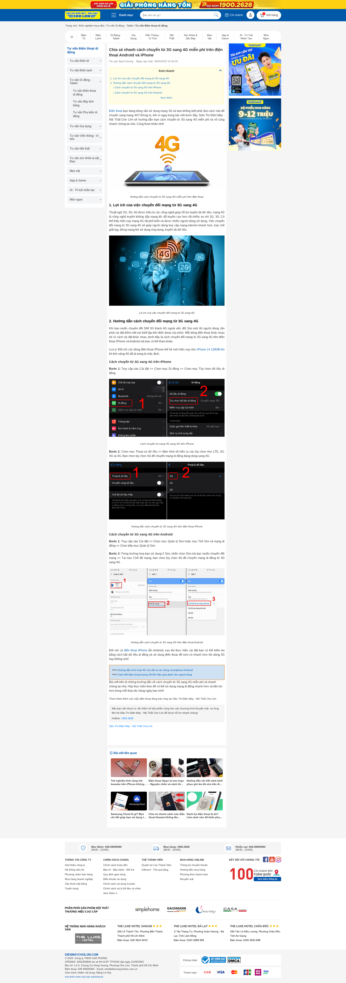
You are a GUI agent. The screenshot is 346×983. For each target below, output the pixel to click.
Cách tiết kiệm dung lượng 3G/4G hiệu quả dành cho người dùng (155, 674)
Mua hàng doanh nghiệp (79, 879)
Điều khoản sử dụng (114, 879)
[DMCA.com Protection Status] (234, 962)
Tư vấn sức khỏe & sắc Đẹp (84, 160)
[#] (213, 963)
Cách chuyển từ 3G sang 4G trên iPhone (138, 87)
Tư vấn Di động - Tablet (120, 25)
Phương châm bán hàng (79, 874)
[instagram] (278, 860)
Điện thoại (115, 110)
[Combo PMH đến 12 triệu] (255, 124)
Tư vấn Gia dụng (80, 126)
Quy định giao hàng (114, 874)
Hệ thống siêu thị (74, 869)
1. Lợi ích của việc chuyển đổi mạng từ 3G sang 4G (140, 78)
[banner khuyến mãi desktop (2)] (173, 4)
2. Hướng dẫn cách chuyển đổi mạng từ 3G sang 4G (140, 82)
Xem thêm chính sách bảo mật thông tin (84, 977)
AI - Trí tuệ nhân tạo (82, 190)
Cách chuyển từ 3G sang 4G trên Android (138, 92)
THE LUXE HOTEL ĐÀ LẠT (191, 926)
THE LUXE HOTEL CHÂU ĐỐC (250, 926)
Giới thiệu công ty (75, 865)
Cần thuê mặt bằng (76, 883)
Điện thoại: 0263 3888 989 (189, 940)
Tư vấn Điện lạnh (81, 70)
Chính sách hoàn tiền (115, 865)
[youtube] (272, 860)
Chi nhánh (236, 15)
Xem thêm (166, 97)
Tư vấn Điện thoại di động (84, 92)
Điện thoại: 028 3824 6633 (132, 940)
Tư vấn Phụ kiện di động (85, 114)
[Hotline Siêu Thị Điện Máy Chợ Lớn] (167, 721)
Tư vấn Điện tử (79, 60)
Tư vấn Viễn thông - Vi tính (84, 137)
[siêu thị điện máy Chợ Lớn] (82, 15)
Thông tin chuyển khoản (194, 865)
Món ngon (76, 199)
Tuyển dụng (71, 888)
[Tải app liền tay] (255, 69)
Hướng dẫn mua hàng (192, 869)
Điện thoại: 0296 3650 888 (245, 940)
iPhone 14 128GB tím (211, 349)
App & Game (78, 180)
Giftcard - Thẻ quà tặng (155, 869)
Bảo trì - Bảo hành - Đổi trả (118, 869)
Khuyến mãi (187, 879)
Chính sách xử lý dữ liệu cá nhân (122, 888)
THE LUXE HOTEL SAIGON (135, 926)
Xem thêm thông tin (267, 879)
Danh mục (126, 15)
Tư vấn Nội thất (80, 148)
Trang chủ (71, 25)
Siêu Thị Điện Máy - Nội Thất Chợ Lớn (130, 726)
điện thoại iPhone (135, 650)
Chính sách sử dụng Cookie (119, 883)
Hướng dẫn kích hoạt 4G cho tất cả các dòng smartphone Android (155, 670)
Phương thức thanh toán (194, 874)
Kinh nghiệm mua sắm (92, 25)
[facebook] (266, 860)
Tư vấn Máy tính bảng (83, 103)
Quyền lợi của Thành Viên (156, 865)
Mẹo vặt (75, 170)
